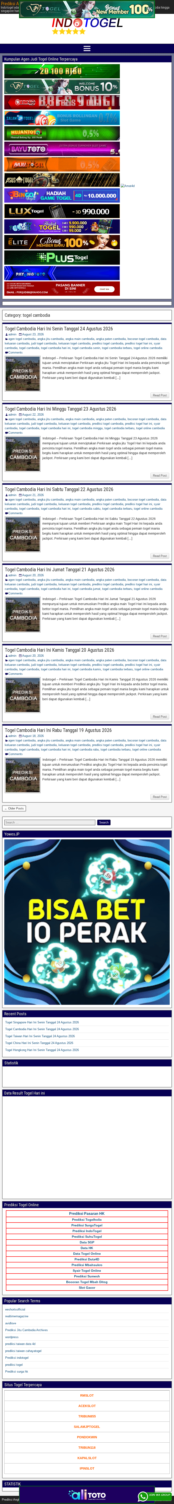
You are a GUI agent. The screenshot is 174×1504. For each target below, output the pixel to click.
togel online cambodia (148, 348)
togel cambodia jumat (86, 589)
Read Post (160, 395)
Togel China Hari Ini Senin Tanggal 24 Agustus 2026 (39, 1043)
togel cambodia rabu (85, 749)
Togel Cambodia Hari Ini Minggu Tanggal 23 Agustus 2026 (60, 409)
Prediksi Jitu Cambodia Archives (26, 1330)
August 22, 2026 (33, 414)
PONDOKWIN (87, 1437)
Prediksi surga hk (16, 1371)
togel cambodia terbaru (117, 348)
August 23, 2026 (33, 334)
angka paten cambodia (111, 339)
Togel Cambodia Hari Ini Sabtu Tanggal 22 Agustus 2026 (59, 489)
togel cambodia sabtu (86, 508)
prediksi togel (14, 1364)
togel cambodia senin (86, 348)
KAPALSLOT (87, 1458)
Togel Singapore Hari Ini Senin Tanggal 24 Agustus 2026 (42, 1022)
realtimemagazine (16, 1316)
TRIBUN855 (87, 1416)
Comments (15, 352)
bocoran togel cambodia (143, 339)
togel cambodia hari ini (55, 348)
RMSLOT (87, 1395)
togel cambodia (29, 348)
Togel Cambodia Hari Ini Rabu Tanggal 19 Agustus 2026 (58, 730)
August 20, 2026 (33, 575)
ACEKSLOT (87, 1406)
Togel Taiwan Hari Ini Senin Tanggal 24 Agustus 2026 (40, 1036)
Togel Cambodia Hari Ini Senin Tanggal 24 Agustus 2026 (59, 329)
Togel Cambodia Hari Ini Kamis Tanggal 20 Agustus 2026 (59, 650)
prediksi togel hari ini (138, 343)
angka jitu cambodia (50, 339)
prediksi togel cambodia (107, 343)
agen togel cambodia (22, 339)
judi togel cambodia (44, 343)
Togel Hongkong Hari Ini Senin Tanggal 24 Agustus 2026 (42, 1050)
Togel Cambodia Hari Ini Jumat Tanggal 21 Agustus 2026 (60, 569)
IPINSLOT (87, 1468)
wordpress (12, 1337)
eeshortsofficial (15, 1309)
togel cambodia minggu (87, 428)
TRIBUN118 (87, 1447)
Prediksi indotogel (17, 1357)
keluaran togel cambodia (74, 343)
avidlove (10, 1323)
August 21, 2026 (33, 495)
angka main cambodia (79, 339)
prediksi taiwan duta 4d (20, 1344)
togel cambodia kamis (86, 669)
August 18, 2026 (33, 736)
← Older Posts (14, 808)
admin (12, 334)
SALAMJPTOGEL (87, 1427)
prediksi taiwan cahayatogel (23, 1351)
